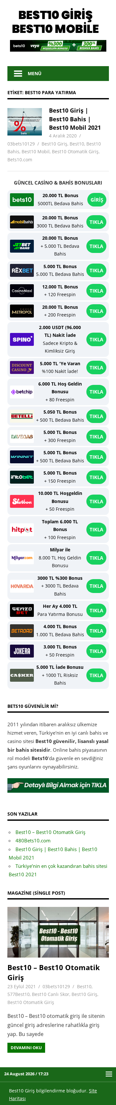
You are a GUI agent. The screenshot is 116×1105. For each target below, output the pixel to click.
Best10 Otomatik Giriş (75, 151)
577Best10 (18, 994)
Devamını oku (26, 1047)
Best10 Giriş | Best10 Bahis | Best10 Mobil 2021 (75, 118)
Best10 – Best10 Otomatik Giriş (50, 832)
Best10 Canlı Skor (50, 994)
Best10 (77, 144)
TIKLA (96, 222)
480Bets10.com (33, 840)
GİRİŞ (97, 199)
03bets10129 (21, 144)
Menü (35, 73)
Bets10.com (19, 159)
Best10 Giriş (54, 144)
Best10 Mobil (36, 151)
